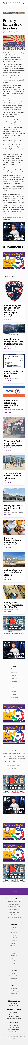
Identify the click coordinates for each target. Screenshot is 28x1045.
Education (18, 409)
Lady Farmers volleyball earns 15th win (14, 753)
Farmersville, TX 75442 (14, 1018)
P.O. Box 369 (14, 1003)
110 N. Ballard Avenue (14, 1029)
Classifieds (14, 943)
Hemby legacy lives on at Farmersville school (13, 508)
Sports (14, 694)
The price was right (14, 768)
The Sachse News (14, 909)
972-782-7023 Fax (14, 1014)
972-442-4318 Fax (14, 1027)
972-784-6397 (14, 1012)
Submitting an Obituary (14, 765)
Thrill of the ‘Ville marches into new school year (12, 475)
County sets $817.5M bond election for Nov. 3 (14, 373)
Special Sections (14, 976)
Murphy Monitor (14, 904)
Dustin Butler (7, 32)
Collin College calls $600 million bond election (13, 572)
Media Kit (14, 978)
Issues (14, 958)
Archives (14, 961)
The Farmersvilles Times (14, 901)
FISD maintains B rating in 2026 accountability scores (12, 404)
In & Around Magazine (14, 917)
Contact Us (14, 994)
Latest (19, 32)
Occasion (14, 685)
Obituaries (14, 681)
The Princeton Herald (14, 907)
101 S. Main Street (14, 1016)
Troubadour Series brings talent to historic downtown (13, 443)
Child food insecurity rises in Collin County (12, 540)
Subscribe (14, 955)
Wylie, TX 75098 (14, 1005)
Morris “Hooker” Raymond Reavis (14, 762)
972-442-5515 (14, 1025)
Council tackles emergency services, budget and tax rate (14, 341)
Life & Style (14, 678)
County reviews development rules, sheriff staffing (13, 604)
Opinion (14, 688)
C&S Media (14, 915)
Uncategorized (14, 697)
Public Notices (14, 691)
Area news (13, 316)
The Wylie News (14, 912)
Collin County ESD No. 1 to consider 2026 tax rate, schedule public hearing (13, 310)
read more (7, 319)
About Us (14, 988)
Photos (14, 963)
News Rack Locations (14, 991)
